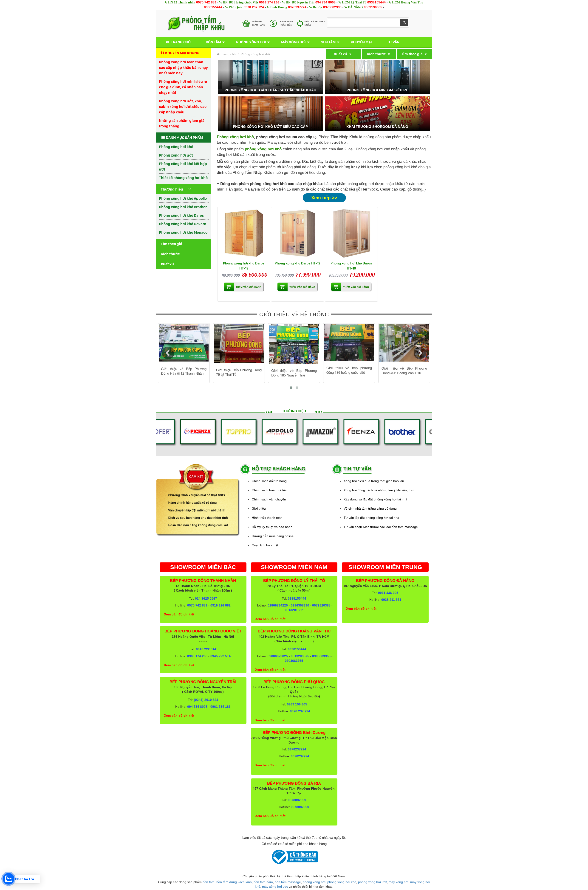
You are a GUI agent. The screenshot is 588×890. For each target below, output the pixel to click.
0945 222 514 (206, 649)
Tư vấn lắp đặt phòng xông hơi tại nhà (371, 517)
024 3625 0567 (206, 598)
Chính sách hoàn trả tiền (270, 490)
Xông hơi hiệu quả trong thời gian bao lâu (374, 481)
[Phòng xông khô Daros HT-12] (297, 233)
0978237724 (297, 7)
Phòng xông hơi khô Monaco (183, 232)
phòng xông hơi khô (341, 882)
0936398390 (300, 605)
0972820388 (321, 605)
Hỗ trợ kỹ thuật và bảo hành (272, 527)
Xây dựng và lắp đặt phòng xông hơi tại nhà (375, 499)
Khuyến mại (361, 42)
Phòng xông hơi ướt (176, 155)
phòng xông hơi (314, 882)
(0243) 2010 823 (206, 700)
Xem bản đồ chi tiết (179, 614)
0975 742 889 (206, 2)
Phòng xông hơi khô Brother (183, 207)
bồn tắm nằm (263, 882)
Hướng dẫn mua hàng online (273, 536)
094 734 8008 (325, 2)
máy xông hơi (398, 882)
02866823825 (278, 656)
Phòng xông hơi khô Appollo (183, 198)
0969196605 (373, 7)
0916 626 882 (220, 605)
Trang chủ (181, 42)
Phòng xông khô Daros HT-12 (297, 263)
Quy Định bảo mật (265, 545)
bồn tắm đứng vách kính (234, 882)
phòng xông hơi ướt (372, 882)
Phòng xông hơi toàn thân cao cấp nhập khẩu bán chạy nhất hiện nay (183, 67)
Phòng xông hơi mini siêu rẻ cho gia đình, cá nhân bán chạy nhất (183, 87)
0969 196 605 (297, 704)
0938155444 (376, 2)
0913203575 (300, 656)
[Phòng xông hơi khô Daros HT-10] (351, 233)
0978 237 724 (254, 7)
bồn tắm (209, 882)
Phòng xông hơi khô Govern (182, 224)
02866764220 (278, 605)
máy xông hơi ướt (275, 886)
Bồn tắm (213, 42)
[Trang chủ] (196, 23)
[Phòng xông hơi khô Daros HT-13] (243, 233)
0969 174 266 (269, 2)
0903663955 (321, 656)
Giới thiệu (259, 508)
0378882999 (332, 7)
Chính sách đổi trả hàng (269, 481)
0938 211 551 (391, 599)
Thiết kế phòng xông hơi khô (183, 177)
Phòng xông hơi (251, 42)
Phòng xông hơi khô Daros (181, 215)
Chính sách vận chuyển (269, 499)
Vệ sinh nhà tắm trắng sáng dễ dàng (370, 508)
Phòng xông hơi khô (176, 146)
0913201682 (294, 610)
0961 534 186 (220, 706)
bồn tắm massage (288, 882)
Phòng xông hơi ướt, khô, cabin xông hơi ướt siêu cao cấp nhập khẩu (182, 106)
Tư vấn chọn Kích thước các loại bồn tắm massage (381, 527)
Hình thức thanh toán (267, 517)
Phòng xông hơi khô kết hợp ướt (183, 166)
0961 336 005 (388, 593)
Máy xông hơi (293, 42)
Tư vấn (393, 42)
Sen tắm (328, 42)
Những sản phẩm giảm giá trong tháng (181, 123)
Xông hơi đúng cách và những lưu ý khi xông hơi (379, 490)
